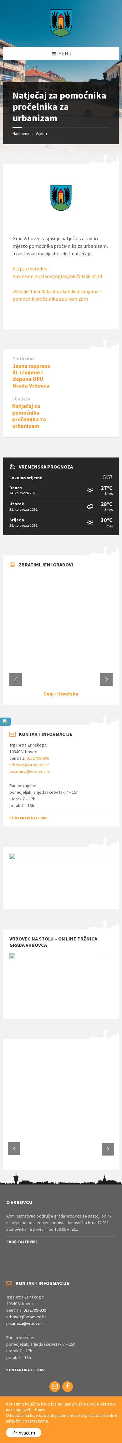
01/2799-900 (38, 758)
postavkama (36, 1421)
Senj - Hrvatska (61, 693)
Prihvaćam (23, 1432)
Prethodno (24, 358)
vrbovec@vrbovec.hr (29, 765)
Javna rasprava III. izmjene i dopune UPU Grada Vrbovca (31, 375)
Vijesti (41, 133)
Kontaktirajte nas (28, 817)
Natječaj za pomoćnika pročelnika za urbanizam (29, 415)
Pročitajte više (22, 1241)
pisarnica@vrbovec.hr (29, 771)
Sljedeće (21, 399)
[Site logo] (61, 34)
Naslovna (21, 133)
